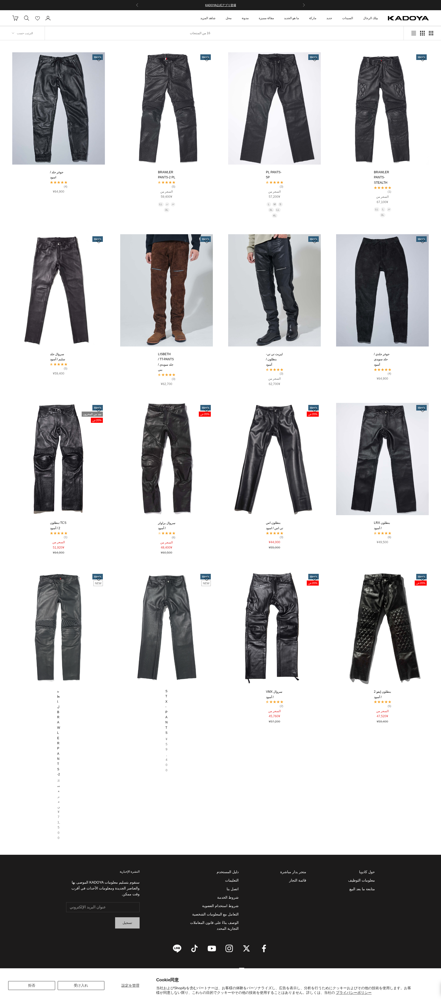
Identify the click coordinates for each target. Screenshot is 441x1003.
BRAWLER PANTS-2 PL (166, 174)
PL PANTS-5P (273, 174)
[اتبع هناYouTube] (211, 948)
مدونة (245, 18)
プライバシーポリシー (354, 992)
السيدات (347, 18)
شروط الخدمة (228, 897)
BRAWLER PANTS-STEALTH (381, 177)
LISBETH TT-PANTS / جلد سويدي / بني (166, 362)
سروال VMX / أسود (274, 694)
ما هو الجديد (291, 18)
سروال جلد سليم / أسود (57, 356)
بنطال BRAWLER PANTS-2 (58, 732)
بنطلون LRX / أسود (382, 525)
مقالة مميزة (266, 18)
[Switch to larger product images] (431, 33)
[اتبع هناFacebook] (263, 948)
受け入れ (81, 985)
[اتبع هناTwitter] (246, 948)
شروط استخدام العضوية (220, 906)
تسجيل (127, 923)
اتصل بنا (233, 889)
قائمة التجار (297, 880)
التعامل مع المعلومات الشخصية (215, 914)
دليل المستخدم (228, 872)
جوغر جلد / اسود (56, 174)
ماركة (312, 18)
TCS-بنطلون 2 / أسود (58, 525)
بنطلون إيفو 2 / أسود (382, 694)
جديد (329, 18)
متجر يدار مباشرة (293, 872)
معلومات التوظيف (361, 880)
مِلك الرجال (370, 18)
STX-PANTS (166, 712)
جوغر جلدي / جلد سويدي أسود (381, 359)
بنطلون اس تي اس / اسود (274, 525)
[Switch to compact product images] (413, 33)
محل (228, 18)
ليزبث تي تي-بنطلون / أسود (274, 359)
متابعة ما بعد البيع (362, 889)
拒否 (31, 985)
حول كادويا (367, 872)
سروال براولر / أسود (166, 525)
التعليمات (232, 880)
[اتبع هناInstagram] (229, 948)
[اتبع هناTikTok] (194, 948)
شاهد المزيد (207, 18)
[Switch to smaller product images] (422, 33)
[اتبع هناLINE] (177, 948)
